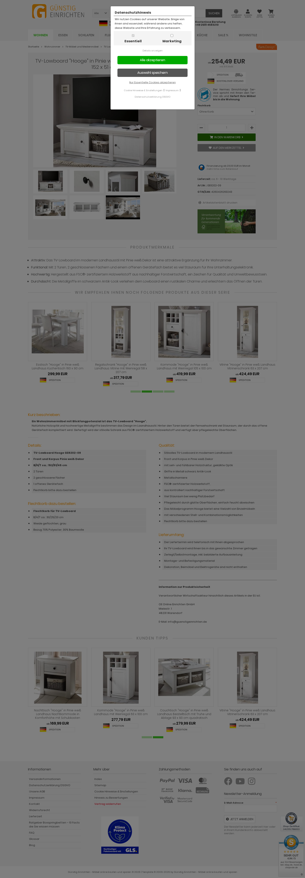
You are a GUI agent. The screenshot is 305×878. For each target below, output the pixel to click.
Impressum (172, 90)
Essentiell (133, 41)
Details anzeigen (153, 50)
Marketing (172, 41)
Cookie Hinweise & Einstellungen (143, 90)
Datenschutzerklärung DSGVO (152, 96)
